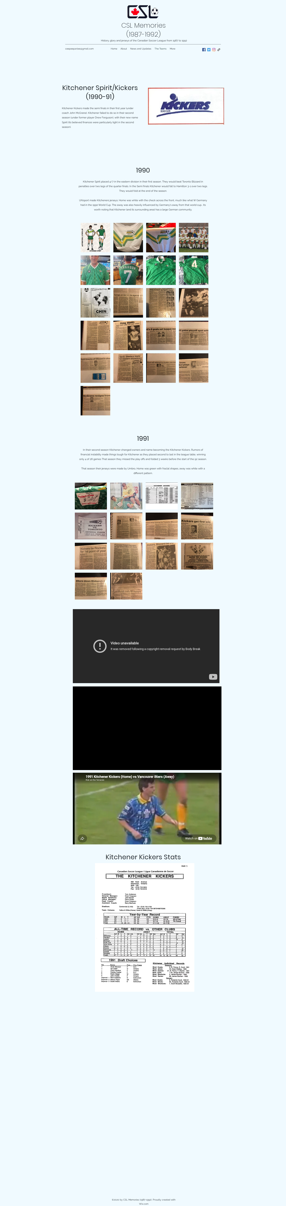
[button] (91, 496)
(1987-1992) (143, 34)
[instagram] (213, 49)
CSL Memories (143, 25)
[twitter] (209, 49)
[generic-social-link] (218, 49)
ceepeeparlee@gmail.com (79, 48)
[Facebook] (204, 49)
